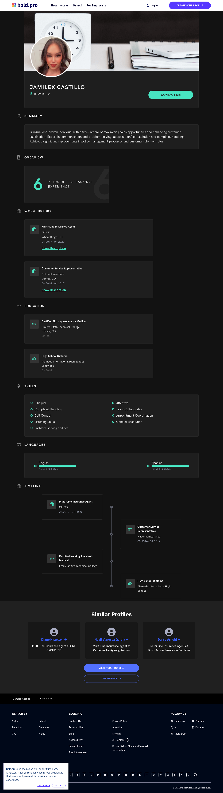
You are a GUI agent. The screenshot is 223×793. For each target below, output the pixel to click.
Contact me (171, 95)
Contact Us (75, 721)
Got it (59, 785)
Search (77, 5)
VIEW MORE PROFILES (111, 668)
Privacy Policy (76, 746)
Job (14, 733)
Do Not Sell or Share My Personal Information (130, 748)
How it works (60, 5)
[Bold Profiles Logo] (24, 5)
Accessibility (76, 740)
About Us (117, 727)
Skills (15, 721)
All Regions (118, 740)
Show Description (54, 248)
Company (44, 727)
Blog (71, 733)
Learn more (43, 785)
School (42, 721)
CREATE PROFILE (111, 678)
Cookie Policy (119, 721)
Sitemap (116, 733)
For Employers (96, 5)
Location (17, 727)
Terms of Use (76, 727)
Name (42, 733)
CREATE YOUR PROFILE (190, 5)
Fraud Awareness (78, 752)
